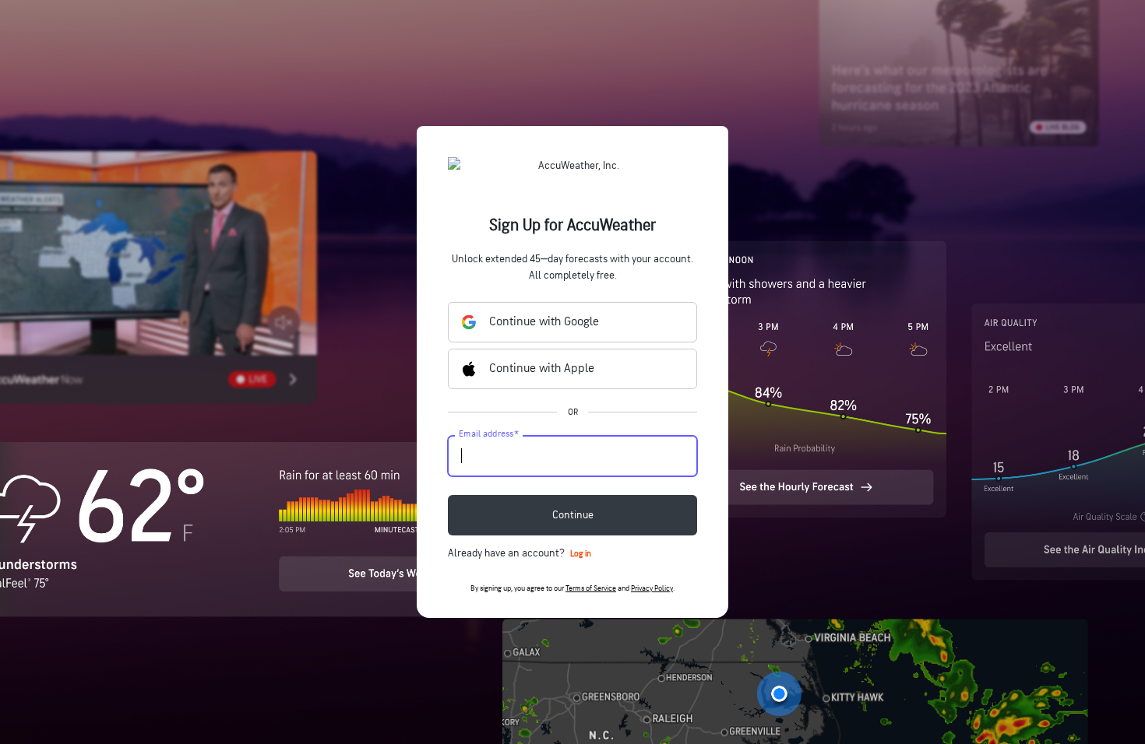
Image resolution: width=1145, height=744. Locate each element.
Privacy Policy (652, 588)
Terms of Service (590, 588)
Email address (489, 434)
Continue (573, 514)
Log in (580, 554)
